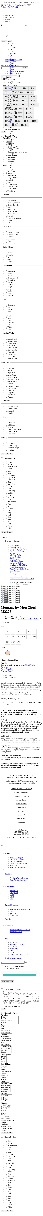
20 (19, 996)
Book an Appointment (13, 958)
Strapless (10, 392)
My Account (9, 15)
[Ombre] (3, 1062)
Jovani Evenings (15, 557)
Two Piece (11, 191)
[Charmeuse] (5, 1076)
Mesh (9, 316)
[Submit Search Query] (26, 962)
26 (34, 101)
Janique (12, 553)
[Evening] (9, 1023)
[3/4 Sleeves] (7, 1117)
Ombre (9, 259)
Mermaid (10, 411)
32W (30, 117)
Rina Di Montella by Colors (19, 569)
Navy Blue (11, 484)
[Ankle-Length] (5, 1086)
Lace (9, 289)
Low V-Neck (12, 377)
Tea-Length (11, 356)
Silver (10, 526)
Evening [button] (8, 874)
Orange (10, 508)
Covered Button (13, 232)
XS (18, 121)
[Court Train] (5, 1091)
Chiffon (10, 307)
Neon (9, 257)
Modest (10, 180)
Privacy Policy (21, 800)
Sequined (10, 323)
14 (6, 996)
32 (25, 105)
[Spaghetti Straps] (6, 1128)
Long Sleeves (12, 427)
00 (18, 88)
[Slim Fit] (6, 1111)
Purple (10, 486)
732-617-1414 (30, 665)
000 (6, 994)
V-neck (10, 397)
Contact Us (21, 815)
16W (19, 999)
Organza (10, 318)
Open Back (11, 214)
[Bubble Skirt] (8, 1037)
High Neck (11, 373)
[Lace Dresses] (6, 1031)
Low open (11, 239)
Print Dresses (12, 184)
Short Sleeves (12, 432)
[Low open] (6, 1052)
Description (9, 675)
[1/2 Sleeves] (7, 1115)
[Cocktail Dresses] (9, 1021)
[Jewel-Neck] (6, 1101)
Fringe (9, 287)
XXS (37, 1001)
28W (18, 1001)
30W (20, 117)
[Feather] (5, 1080)
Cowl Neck (11, 368)
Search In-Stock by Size (13, 82)
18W (20, 109)
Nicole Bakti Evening (17, 567)
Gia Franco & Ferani (17, 551)
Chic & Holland (15, 547)
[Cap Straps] (6, 1125)
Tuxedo (8, 919)
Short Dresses (12, 189)
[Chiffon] (5, 1078)
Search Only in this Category (14, 71)
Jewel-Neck (11, 375)
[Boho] (6, 1029)
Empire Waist (12, 409)
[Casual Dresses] (9, 1019)
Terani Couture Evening (18, 577)
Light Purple (12, 491)
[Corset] (8, 1042)
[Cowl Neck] (6, 1095)
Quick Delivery (34, 619)
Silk (8, 325)
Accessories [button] (9, 886)
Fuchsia (10, 499)
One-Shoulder (12, 382)
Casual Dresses (12, 146)
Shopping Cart (10, 17)
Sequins (10, 295)
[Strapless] (6, 1130)
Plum (9, 504)
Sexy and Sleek (12, 186)
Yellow (10, 462)
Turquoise (11, 475)
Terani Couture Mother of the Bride (22, 579)
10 (31, 92)
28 (36, 996)
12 (37, 994)
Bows (9, 276)
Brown (10, 519)
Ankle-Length (12, 339)
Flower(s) (10, 284)
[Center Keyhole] (8, 1040)
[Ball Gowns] (6, 1027)
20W (30, 109)
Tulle (9, 329)
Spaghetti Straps (13, 448)
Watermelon (12, 502)
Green (10, 469)
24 (25, 101)
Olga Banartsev (15, 571)
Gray (9, 524)
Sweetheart (11, 395)
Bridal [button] (7, 853)
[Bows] (6, 1070)
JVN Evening (14, 559)
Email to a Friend (7, 671)
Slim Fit (10, 413)
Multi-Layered (12, 212)
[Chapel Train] (5, 1089)
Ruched (10, 220)
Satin (9, 320)
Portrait (10, 384)
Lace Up (10, 237)
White (10, 528)
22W (37, 999)
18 (34, 96)
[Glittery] (3, 1056)
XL (16, 125)
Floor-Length (12, 348)
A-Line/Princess (13, 406)
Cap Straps (11, 443)
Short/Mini (11, 352)
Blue (9, 482)
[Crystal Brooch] (6, 1072)
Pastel (9, 262)
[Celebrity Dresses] (8, 1039)
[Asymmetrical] (5, 1087)
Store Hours (21, 807)
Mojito (10, 464)
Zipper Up (11, 243)
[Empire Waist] (6, 1107)
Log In (7, 21)
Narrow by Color (11, 458)
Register (8, 19)
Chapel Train (12, 343)
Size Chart (4, 667)
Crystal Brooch (12, 278)
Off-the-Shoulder (13, 379)
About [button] (7, 938)
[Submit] (26, 25)
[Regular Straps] (6, 1127)
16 (25, 96)
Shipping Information (21, 792)
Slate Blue (11, 480)
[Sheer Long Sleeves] (7, 1121)
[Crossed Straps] (6, 1048)
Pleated (10, 216)
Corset (9, 207)
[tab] (23, 560)
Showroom (21, 811)
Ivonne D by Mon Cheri (18, 549)
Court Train (11, 345)
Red (9, 506)
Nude (9, 515)
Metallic (10, 255)
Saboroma (13, 573)
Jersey (9, 312)
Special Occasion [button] (11, 905)
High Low (11, 209)
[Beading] (6, 1068)
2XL (25, 125)
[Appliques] (6, 1066)
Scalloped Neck (13, 386)
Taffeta (9, 327)
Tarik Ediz (13, 575)
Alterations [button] (9, 925)
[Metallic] (3, 1058)
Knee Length (12, 350)
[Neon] (3, 1060)
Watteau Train (12, 359)
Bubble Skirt (11, 201)
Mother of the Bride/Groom (17, 153)
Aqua (9, 473)
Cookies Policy (21, 804)
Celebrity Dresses (13, 203)
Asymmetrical (12, 341)
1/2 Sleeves (11, 423)
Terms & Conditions (21, 796)
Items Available (10, 677)
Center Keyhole (13, 205)
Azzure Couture (15, 545)
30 (17, 105)
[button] (8, 41)
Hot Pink (11, 497)
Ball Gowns (11, 171)
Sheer (9, 241)
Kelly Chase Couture (17, 561)
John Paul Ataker (16, 555)
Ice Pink (10, 493)
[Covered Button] (6, 1046)
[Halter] (6, 1097)
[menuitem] (23, 15)
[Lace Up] (6, 1050)
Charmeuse (11, 305)
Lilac (9, 488)
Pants (9, 182)
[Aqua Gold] (7, 653)
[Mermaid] (6, 1109)
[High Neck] (6, 1099)
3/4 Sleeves (11, 425)
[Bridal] (9, 1017)
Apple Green (12, 466)
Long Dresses (12, 178)
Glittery (10, 253)
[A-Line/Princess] (6, 1105)
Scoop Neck (11, 388)
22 (17, 101)
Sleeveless (11, 434)
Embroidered (12, 280)
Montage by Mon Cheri (18, 565)
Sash (9, 293)
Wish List (21, 822)
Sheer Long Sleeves (14, 429)
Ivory (9, 513)
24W (20, 113)
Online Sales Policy (8, 669)
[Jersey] (5, 1081)
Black (10, 521)
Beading (10, 273)
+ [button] (6, 543)
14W (35, 105)
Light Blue (11, 477)
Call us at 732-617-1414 (9, 7)
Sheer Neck (11, 390)
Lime (9, 471)
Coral (9, 510)
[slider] (38, 974)
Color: (3, 648)
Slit (8, 223)
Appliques (11, 271)
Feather (10, 282)
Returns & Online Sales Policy (21, 789)
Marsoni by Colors (16, 563)
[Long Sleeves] (7, 1119)
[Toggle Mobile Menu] (2, 845)
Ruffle (9, 291)
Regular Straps (12, 445)
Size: (2, 626)
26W (30, 113)
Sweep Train (11, 354)
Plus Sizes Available (14, 218)
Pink (9, 495)
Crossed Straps (12, 234)
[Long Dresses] (6, 1032)
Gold (9, 517)
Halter (9, 371)
